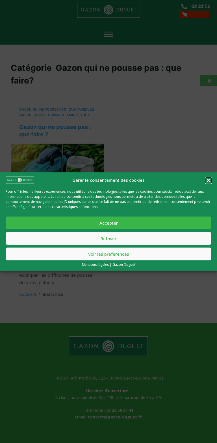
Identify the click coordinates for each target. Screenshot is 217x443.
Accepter (108, 223)
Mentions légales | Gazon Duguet (108, 264)
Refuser (108, 238)
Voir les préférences (108, 254)
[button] (208, 180)
